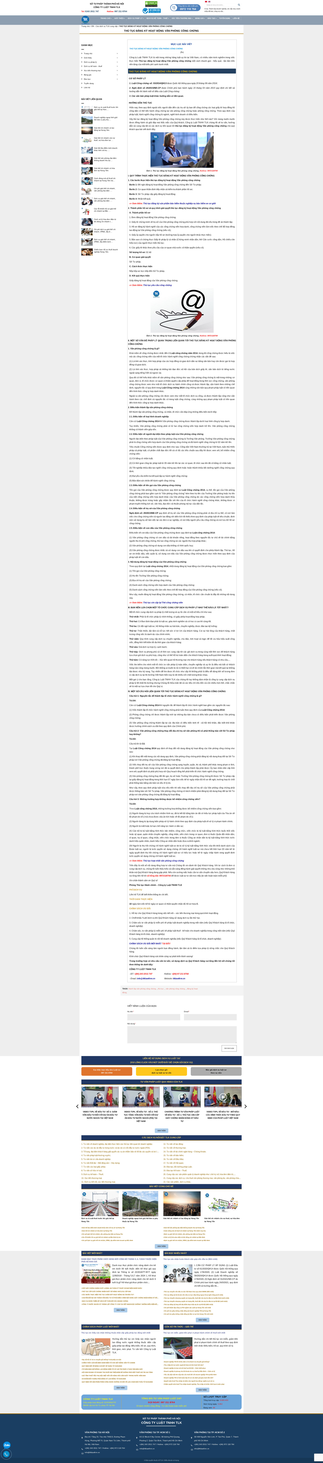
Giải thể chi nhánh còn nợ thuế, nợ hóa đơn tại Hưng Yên (222, 1219)
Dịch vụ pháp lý (135, 18)
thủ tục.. (161, 989)
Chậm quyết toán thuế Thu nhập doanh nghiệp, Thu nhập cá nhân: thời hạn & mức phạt (194, 1384)
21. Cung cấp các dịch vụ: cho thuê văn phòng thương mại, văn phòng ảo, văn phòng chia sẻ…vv (201, 1178)
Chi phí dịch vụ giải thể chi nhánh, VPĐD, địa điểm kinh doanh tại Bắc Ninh (107, 1240)
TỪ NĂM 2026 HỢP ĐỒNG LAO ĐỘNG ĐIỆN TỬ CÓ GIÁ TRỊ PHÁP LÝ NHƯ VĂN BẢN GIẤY (112, 1369)
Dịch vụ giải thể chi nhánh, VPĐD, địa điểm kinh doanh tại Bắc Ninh (187, 1240)
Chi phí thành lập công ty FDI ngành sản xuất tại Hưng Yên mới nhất (187, 1307)
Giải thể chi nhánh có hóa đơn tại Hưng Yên (97, 1231)
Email (186, 1012)
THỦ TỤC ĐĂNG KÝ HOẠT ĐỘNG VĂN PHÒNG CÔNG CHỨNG (161, 30)
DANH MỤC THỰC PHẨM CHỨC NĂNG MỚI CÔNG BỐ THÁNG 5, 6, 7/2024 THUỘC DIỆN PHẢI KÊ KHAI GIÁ (118, 1260)
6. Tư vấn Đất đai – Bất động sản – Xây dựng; (100, 1163)
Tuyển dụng (224, 18)
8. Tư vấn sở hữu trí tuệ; (91, 1170)
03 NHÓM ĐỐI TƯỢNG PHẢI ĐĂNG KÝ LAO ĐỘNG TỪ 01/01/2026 (104, 1379)
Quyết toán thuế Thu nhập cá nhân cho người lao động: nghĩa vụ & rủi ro (189, 1381)
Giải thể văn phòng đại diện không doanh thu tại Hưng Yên (184, 1227)
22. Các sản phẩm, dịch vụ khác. (177, 1182)
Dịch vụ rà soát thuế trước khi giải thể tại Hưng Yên (97, 1219)
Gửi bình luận (229, 1048)
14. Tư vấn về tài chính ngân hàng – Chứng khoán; (184, 1151)
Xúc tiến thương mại (182, 18)
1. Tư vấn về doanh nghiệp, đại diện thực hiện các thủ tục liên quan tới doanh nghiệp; (117, 1144)
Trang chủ (105, 18)
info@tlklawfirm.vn (92, 1452)
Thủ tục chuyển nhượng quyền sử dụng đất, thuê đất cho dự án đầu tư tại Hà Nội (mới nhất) (195, 1301)
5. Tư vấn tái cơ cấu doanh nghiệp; (96, 1159)
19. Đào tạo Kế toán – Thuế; (175, 1170)
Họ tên (130, 1012)
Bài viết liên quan (91, 99)
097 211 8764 (120, 11)
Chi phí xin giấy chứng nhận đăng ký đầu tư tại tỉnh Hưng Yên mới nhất (188, 1314)
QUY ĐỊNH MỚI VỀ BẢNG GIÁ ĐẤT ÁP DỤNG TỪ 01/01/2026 (102, 1366)
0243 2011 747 (92, 11)
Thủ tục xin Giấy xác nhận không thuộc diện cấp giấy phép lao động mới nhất (115, 1333)
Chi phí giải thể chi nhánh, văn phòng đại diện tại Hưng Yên (102, 1234)
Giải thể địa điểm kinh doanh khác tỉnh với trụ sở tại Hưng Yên (103, 1227)
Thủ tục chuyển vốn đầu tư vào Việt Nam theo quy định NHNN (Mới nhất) (189, 1291)
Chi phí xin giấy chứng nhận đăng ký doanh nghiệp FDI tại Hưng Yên (187, 1311)
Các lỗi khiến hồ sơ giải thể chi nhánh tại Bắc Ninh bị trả (101, 1237)
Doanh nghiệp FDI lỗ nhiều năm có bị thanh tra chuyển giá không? (187, 1361)
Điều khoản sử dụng (171, 1460)
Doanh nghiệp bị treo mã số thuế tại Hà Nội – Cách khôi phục (185, 1368)
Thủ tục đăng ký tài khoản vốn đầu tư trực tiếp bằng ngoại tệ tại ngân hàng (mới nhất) (193, 1295)
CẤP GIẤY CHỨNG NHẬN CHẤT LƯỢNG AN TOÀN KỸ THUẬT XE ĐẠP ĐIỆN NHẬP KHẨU (112, 1288)
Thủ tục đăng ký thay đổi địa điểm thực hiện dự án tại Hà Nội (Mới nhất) (188, 1304)
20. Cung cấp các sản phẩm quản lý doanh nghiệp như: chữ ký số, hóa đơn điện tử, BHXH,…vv (198, 1174)
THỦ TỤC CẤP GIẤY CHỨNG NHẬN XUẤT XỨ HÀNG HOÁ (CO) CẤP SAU (106, 1291)
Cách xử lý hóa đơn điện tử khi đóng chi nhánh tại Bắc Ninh (184, 1237)
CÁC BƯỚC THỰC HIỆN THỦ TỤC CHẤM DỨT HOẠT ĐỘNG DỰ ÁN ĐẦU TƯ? (108, 1294)
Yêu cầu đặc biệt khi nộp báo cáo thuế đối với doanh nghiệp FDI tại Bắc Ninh (190, 1374)
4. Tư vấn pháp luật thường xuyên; (96, 1155)
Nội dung (131, 1024)
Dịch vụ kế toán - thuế (157, 18)
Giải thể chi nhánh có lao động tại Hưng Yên (181, 1218)
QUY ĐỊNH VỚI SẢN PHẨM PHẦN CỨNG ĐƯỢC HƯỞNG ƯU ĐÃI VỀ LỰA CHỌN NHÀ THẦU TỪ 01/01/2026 (117, 1382)
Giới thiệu (119, 18)
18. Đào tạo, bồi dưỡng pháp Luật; (177, 1167)
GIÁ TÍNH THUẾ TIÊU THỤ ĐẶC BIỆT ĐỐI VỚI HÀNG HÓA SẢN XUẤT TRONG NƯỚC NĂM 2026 (114, 1375)
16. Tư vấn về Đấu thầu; (173, 1159)
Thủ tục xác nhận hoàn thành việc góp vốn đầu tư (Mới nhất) (190, 1259)
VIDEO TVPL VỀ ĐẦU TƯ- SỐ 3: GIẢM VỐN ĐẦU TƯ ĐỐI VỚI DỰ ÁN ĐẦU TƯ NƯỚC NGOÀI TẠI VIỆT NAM (100, 1115)
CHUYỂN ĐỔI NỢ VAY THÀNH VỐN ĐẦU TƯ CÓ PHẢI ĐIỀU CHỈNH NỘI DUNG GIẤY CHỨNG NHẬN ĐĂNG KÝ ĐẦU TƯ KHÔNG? (120, 1298)
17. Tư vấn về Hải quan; (173, 1163)
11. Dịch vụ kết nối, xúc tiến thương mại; (98, 1182)
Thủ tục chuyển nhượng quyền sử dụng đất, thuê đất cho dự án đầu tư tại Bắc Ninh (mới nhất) (196, 1298)
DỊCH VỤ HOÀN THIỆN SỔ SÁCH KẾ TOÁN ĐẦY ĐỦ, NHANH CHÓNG (105, 1301)
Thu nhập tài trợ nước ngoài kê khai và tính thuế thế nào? (184, 1365)
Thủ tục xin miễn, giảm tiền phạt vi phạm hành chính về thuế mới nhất (194, 1333)
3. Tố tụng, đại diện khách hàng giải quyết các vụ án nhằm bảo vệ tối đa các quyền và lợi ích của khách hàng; (120, 1151)
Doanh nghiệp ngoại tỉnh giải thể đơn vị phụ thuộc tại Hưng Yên (140, 1219)
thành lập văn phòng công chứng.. (143, 989)
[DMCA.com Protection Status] (151, 4)
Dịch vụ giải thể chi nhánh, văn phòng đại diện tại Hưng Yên (184, 1234)
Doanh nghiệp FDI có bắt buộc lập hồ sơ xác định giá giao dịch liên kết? (188, 1378)
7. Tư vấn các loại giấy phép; (93, 1167)
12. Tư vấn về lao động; (173, 1144)
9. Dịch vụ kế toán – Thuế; (92, 1174)
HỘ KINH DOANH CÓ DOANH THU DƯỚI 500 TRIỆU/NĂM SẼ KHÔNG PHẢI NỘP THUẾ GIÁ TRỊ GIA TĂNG (117, 1372)
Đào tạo (212, 18)
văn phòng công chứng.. (176, 989)
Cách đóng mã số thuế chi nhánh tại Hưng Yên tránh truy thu (185, 1231)
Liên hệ (236, 18)
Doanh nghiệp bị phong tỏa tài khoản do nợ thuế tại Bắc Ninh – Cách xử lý (189, 1371)
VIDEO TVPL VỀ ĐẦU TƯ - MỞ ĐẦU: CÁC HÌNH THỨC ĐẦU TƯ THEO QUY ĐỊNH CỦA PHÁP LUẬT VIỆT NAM (223, 1115)
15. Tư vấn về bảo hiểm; (173, 1155)
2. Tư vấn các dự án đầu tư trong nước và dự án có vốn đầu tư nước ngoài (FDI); (115, 1148)
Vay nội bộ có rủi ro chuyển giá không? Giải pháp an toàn (101, 1359)
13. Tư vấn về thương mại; (174, 1148)
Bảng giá (199, 18)
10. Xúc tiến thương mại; (91, 1178)
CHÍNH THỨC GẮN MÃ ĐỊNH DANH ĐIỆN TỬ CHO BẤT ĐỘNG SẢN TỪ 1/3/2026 (108, 1362)
